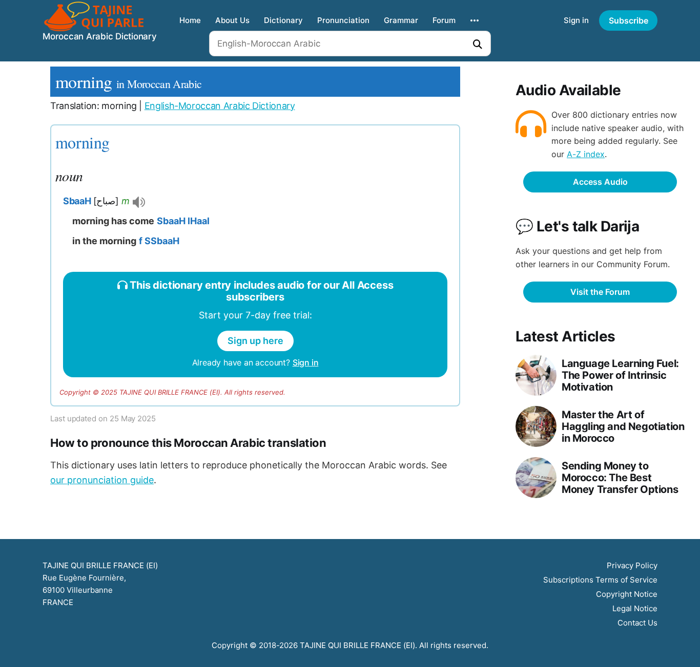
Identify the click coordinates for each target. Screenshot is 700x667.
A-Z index (586, 154)
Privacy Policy (632, 565)
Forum (444, 20)
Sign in (576, 20)
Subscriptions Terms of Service (600, 580)
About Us (232, 20)
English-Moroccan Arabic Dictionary (220, 105)
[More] (474, 20)
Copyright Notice (626, 594)
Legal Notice (634, 608)
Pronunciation (343, 20)
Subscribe (628, 20)
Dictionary (283, 20)
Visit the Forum (600, 292)
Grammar (401, 20)
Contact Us (637, 623)
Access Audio (600, 182)
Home (190, 20)
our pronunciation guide (102, 480)
